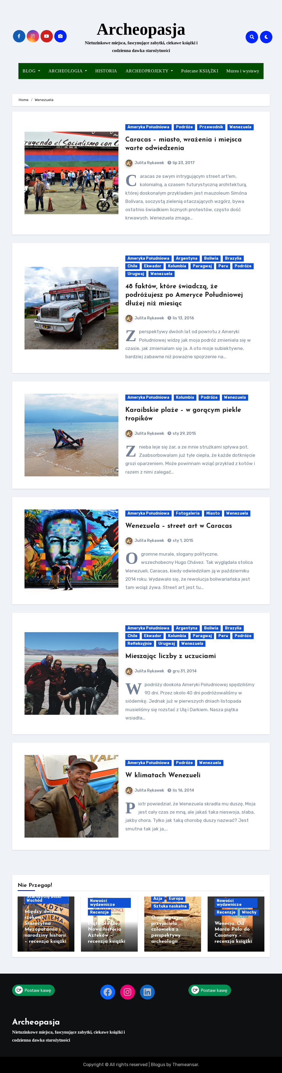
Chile (132, 266)
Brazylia (233, 258)
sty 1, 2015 (182, 540)
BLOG (30, 71)
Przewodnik (211, 127)
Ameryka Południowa (148, 127)
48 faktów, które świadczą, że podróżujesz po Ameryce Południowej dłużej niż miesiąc (184, 295)
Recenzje (99, 912)
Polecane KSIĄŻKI (199, 71)
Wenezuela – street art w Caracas (178, 526)
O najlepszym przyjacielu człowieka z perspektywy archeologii (167, 929)
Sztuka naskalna (170, 906)
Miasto (213, 513)
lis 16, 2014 (183, 790)
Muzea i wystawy (242, 71)
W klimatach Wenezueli (162, 775)
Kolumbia (177, 266)
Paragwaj (202, 266)
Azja (157, 898)
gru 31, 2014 (184, 671)
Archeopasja (141, 29)
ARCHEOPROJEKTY (148, 71)
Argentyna (186, 258)
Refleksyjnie (140, 643)
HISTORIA (106, 71)
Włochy (249, 912)
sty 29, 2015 (184, 433)
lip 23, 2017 (183, 163)
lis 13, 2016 (183, 318)
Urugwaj (136, 273)
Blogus (158, 1064)
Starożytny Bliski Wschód (44, 898)
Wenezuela (240, 127)
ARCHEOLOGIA (66, 71)
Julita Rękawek (149, 163)
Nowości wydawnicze (102, 902)
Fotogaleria (188, 513)
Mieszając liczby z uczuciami (170, 656)
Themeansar (185, 1064)
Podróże (184, 127)
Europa (176, 898)
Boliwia (211, 258)
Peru (223, 266)
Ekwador (152, 266)
